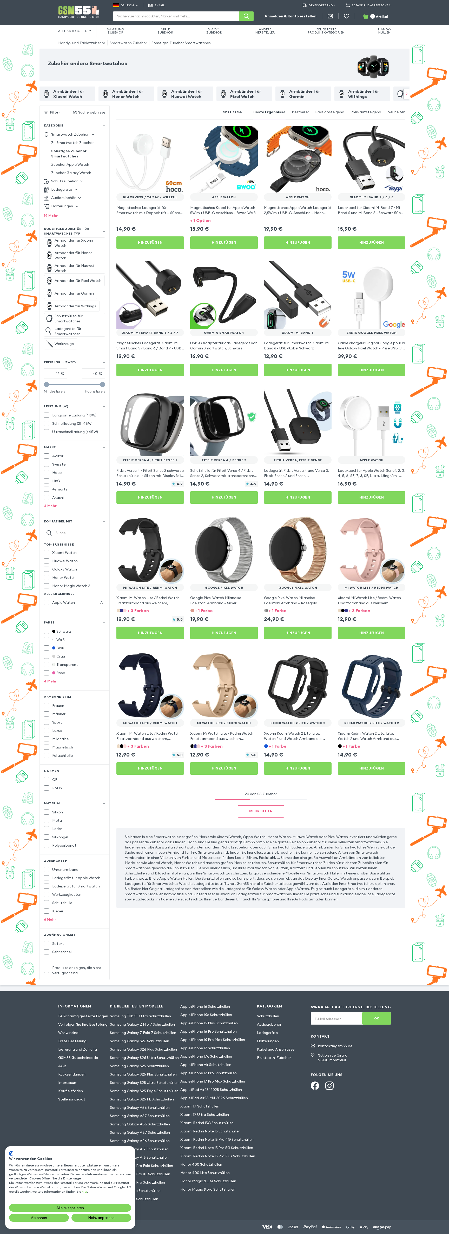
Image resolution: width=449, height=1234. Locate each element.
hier (84, 1191)
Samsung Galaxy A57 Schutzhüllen (140, 1115)
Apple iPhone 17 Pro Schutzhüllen (208, 1073)
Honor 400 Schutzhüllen (201, 1164)
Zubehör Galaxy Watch (71, 172)
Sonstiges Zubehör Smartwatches (181, 43)
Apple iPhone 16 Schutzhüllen (205, 1006)
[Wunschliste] (346, 16)
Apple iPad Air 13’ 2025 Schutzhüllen (211, 1089)
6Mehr (50, 919)
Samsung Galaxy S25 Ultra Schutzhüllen (144, 1082)
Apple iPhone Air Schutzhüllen (205, 1064)
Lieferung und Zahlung (77, 1049)
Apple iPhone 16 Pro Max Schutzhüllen (212, 1039)
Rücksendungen (71, 1074)
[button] (224, 219)
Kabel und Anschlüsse (275, 1049)
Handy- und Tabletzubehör (81, 43)
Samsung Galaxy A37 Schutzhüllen (140, 1132)
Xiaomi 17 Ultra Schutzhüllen (204, 1114)
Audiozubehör (269, 1024)
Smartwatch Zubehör (128, 43)
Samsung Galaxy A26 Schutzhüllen (140, 1140)
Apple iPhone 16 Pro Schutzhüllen (208, 1031)
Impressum (67, 1082)
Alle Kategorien (73, 31)
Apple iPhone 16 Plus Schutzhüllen (209, 1023)
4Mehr (50, 505)
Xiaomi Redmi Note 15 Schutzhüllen (210, 1131)
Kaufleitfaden (70, 1091)
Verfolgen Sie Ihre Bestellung (83, 1024)
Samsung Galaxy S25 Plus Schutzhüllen (143, 1074)
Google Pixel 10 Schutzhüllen (134, 1199)
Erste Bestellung (72, 1041)
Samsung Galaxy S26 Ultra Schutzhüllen (144, 1057)
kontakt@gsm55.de (335, 1046)
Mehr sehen (261, 811)
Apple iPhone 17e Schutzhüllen (206, 1056)
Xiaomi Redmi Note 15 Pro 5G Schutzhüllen (216, 1147)
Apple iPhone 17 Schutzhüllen (205, 1048)
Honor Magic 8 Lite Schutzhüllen (208, 1181)
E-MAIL (160, 5)
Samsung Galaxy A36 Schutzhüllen (140, 1124)
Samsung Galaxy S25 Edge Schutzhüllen (144, 1091)
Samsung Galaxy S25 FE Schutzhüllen (142, 1099)
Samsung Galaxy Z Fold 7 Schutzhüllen (143, 1032)
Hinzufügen (150, 242)
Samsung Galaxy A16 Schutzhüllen (139, 1157)
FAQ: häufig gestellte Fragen (83, 1016)
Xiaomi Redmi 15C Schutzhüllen (207, 1122)
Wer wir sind (68, 1032)
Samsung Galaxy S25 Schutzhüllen (139, 1066)
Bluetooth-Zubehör (274, 1057)
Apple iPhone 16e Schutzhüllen (206, 1014)
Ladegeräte (267, 1032)
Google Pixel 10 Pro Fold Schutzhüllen (141, 1165)
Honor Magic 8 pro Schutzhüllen (207, 1189)
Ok (376, 1018)
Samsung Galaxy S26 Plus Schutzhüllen (143, 1049)
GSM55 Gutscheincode (78, 1057)
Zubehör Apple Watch (70, 164)
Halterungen (268, 1041)
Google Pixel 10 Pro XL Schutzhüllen (140, 1174)
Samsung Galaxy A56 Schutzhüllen (140, 1107)
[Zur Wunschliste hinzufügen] (177, 133)
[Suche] (246, 16)
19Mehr (51, 215)
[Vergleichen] (166, 133)
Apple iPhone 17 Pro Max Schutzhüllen (212, 1081)
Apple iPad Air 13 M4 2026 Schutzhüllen (214, 1098)
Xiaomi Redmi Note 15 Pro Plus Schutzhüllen (217, 1156)
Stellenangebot (71, 1099)
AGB (62, 1066)
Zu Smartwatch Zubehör (72, 142)
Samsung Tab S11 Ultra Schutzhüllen (140, 1016)
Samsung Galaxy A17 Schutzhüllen (139, 1149)
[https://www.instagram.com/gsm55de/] (329, 1086)
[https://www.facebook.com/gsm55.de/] (315, 1086)
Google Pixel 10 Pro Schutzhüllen (137, 1182)
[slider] (46, 384)
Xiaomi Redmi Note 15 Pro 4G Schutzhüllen (217, 1139)
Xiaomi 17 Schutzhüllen (199, 1106)
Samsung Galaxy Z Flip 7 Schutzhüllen (142, 1024)
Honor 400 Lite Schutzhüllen (205, 1172)
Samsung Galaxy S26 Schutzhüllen (139, 1041)
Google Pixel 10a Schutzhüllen (135, 1190)
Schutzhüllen (268, 1016)
